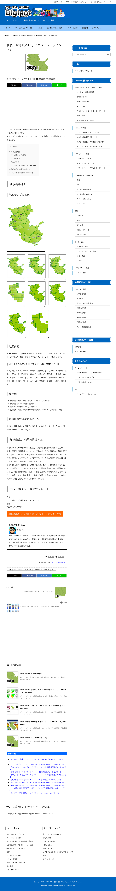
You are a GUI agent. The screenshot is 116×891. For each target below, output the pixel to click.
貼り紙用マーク (82, 246)
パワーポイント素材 (82, 154)
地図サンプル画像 (19, 155)
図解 (76, 211)
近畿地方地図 (42, 36)
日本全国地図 (81, 294)
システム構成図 (80, 128)
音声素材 (78, 347)
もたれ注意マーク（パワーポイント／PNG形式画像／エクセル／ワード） (37, 780)
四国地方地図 (81, 322)
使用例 (15, 162)
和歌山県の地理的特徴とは (19, 169)
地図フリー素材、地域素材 (24, 36)
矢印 (78, 185)
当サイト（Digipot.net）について (101, 2)
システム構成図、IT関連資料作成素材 (90, 142)
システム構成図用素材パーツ (87, 137)
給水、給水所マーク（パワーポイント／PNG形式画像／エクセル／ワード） (38, 782)
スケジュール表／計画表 (85, 92)
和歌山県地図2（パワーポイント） (34, 737)
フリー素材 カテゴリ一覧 (84, 71)
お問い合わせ (84, 2)
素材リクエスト (59, 2)
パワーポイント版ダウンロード (21, 173)
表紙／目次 (81, 116)
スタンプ (80, 261)
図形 (78, 180)
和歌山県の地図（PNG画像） (31, 673)
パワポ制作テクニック (85, 382)
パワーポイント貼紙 (84, 158)
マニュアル (81, 106)
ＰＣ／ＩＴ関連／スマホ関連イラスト (90, 146)
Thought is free (70, 885)
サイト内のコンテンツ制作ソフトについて (58, 852)
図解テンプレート (83, 230)
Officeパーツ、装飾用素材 (84, 175)
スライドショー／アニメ (85, 163)
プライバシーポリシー (51, 859)
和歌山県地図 (14, 152)
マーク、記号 (79, 242)
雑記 (76, 389)
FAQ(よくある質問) (49, 841)
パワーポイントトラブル (85, 377)
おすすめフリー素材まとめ (86, 394)
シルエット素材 (80, 273)
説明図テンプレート (84, 97)
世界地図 (80, 298)
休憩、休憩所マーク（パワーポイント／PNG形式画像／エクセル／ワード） (38, 785)
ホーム (8, 36)
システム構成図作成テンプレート (89, 132)
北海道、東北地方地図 (85, 303)
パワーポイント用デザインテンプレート (91, 168)
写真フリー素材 (80, 351)
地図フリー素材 (80, 289)
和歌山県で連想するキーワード (23, 165)
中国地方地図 (81, 317)
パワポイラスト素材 (82, 268)
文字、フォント (82, 203)
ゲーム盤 (80, 225)
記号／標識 (81, 256)
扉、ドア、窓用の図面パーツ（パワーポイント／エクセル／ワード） (35, 793)
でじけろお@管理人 (58, 562)
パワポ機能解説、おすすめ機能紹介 (89, 373)
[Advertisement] (37, 108)
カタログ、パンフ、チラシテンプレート (91, 111)
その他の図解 (81, 234)
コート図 (80, 216)
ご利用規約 (74, 2)
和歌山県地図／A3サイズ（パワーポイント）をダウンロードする (35, 514)
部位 (78, 220)
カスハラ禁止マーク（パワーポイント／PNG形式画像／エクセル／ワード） (38, 764)
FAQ (67, 2)
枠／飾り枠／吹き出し (85, 194)
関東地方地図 (81, 308)
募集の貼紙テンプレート (85, 120)
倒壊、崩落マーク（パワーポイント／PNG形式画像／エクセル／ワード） (37, 772)
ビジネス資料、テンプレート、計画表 (88, 87)
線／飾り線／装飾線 (84, 189)
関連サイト (47, 855)
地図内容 (16, 159)
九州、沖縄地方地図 (84, 327)
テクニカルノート (81, 368)
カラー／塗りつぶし (84, 199)
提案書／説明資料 (83, 101)
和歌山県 (54, 36)
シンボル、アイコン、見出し (87, 251)
